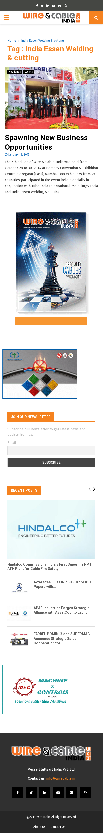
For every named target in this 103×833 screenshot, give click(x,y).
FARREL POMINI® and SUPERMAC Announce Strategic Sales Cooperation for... (62, 638)
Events (29, 71)
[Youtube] (58, 792)
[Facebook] (17, 792)
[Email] (71, 792)
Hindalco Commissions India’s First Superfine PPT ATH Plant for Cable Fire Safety (50, 566)
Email (12, 443)
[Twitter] (31, 792)
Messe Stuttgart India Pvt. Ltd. (52, 769)
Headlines (15, 71)
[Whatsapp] (85, 792)
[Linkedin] (44, 792)
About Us (40, 827)
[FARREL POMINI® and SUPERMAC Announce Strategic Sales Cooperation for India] (19, 639)
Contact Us (58, 827)
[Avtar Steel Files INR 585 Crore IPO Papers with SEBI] (19, 588)
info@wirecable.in (60, 778)
